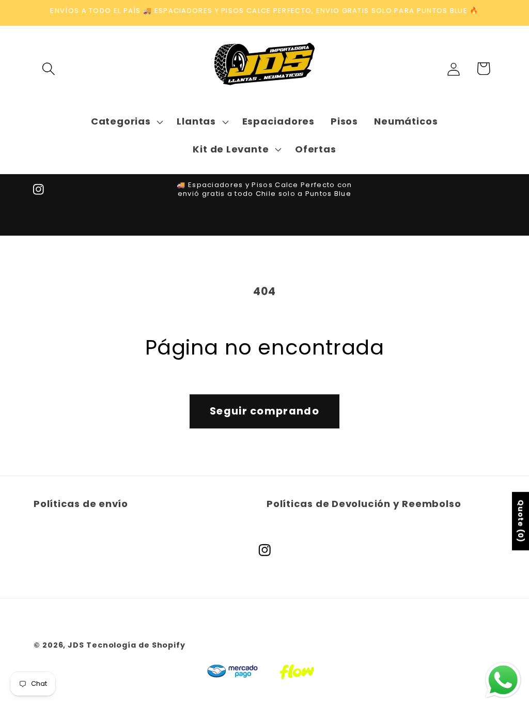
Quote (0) (521, 521)
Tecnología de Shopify (135, 645)
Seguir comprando (264, 411)
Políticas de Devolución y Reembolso (364, 503)
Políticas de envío (81, 503)
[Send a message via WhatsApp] (503, 680)
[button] (48, 68)
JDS (76, 645)
